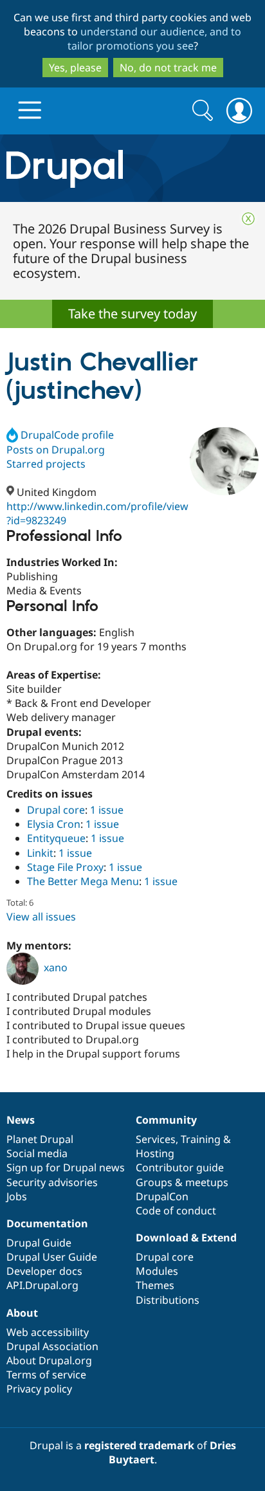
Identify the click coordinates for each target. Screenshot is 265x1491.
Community (166, 1120)
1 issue (106, 810)
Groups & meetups (182, 1182)
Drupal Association (52, 1346)
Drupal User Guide (51, 1257)
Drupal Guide (38, 1243)
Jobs (16, 1196)
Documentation (47, 1223)
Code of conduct (176, 1210)
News (20, 1120)
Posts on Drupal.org (55, 450)
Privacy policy (39, 1389)
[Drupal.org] (132, 168)
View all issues (41, 917)
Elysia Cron (53, 824)
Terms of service (46, 1375)
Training (201, 1139)
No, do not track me (168, 67)
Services (156, 1139)
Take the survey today (132, 313)
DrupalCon (162, 1196)
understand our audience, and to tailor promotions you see (155, 38)
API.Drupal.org (42, 1285)
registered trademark (139, 1445)
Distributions (167, 1300)
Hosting (155, 1153)
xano (56, 967)
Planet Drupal (39, 1139)
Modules (157, 1271)
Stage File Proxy (65, 867)
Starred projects (46, 464)
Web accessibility (47, 1332)
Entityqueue (56, 838)
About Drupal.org (49, 1360)
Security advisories (52, 1182)
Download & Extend (186, 1237)
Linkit (40, 853)
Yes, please (75, 67)
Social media (37, 1153)
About (22, 1313)
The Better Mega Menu (83, 881)
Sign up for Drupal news (65, 1167)
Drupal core (56, 810)
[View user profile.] (224, 461)
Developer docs (44, 1271)
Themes (155, 1285)
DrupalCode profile (67, 435)
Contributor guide (180, 1167)
